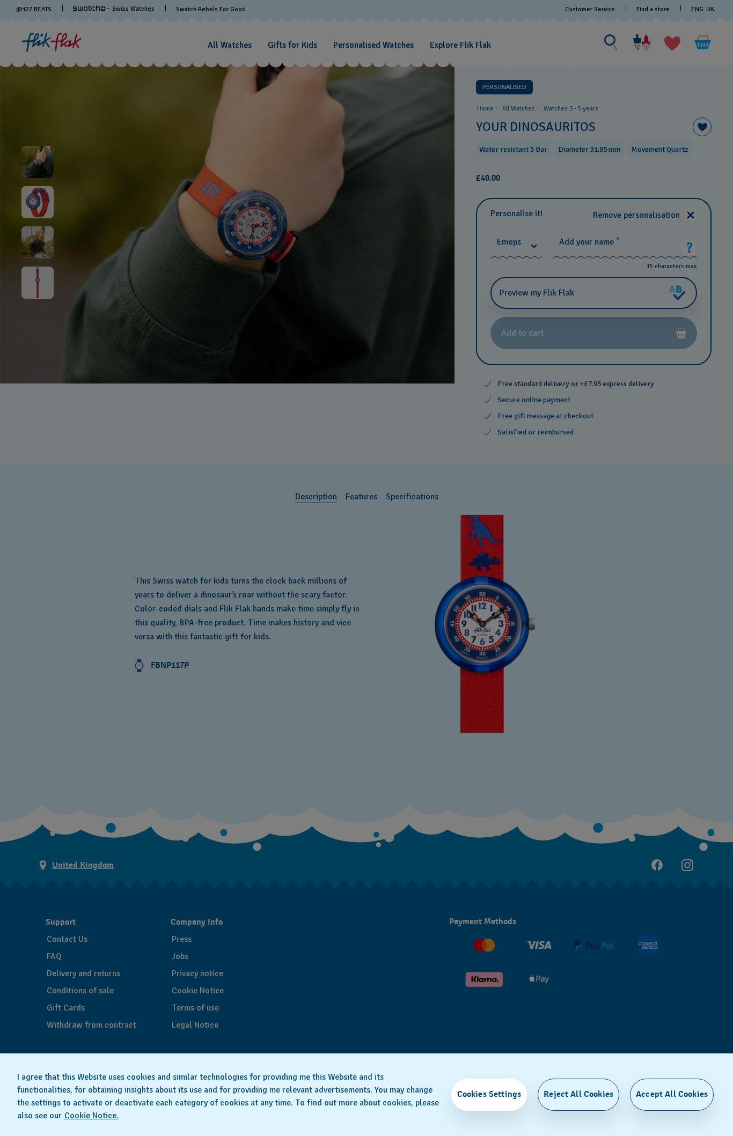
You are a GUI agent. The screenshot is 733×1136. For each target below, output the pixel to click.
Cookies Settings (489, 1094)
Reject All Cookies (578, 1094)
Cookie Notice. (91, 1115)
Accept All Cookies (672, 1094)
